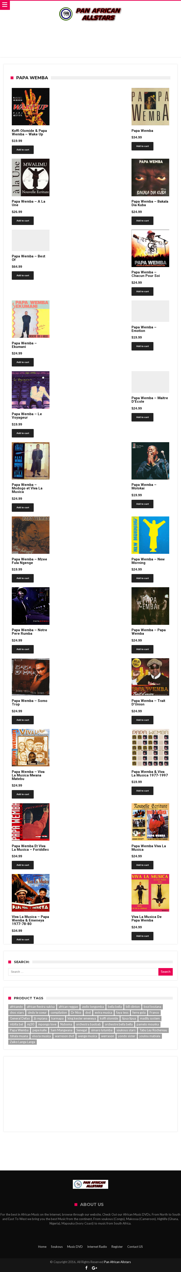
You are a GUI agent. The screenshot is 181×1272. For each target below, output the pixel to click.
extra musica (103, 1012)
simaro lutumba (101, 1030)
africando (16, 1006)
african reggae (68, 1006)
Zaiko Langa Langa (22, 1042)
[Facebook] (86, 1268)
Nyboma (66, 1024)
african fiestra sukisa (41, 1006)
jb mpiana (40, 1018)
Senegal (81, 1030)
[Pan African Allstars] (90, 5)
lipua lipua (129, 1018)
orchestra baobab (88, 1024)
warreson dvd (64, 1036)
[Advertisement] (90, 39)
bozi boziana (152, 1006)
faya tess (122, 1012)
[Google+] (94, 1268)
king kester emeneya (82, 1018)
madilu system (150, 1018)
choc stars (17, 1012)
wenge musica (87, 1036)
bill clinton (133, 1006)
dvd (88, 1012)
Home (42, 1246)
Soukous (57, 1246)
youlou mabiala (149, 1036)
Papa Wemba (19, 1030)
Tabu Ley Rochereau (153, 1030)
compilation (59, 1012)
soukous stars (126, 1030)
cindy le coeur (37, 1012)
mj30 (30, 1024)
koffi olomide (109, 1018)
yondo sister (126, 1036)
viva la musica (41, 1036)
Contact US (135, 1246)
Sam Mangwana (61, 1030)
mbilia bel (16, 1024)
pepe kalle (40, 1030)
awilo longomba (93, 1006)
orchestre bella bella (119, 1024)
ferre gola (139, 1012)
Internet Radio (97, 1246)
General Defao (20, 1018)
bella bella (115, 1006)
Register (117, 1246)
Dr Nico (76, 1012)
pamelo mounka (148, 1024)
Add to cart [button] (22, 149)
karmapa (57, 1018)
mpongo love (47, 1024)
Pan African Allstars (117, 1262)
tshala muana (19, 1036)
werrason (107, 1036)
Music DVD (75, 1246)
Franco (154, 1012)
